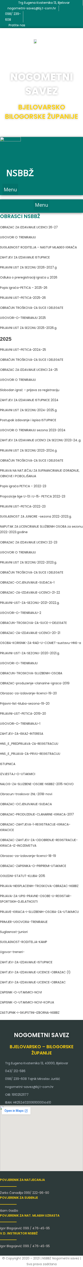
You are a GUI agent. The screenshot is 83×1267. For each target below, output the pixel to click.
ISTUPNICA (7, 764)
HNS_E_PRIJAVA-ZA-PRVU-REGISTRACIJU (30, 753)
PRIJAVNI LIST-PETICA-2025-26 (23, 297)
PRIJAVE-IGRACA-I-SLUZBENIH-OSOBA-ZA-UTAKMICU (39, 912)
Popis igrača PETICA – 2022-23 (23, 486)
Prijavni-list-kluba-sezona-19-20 (25, 703)
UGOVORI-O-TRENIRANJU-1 (20, 723)
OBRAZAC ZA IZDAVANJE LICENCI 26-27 (29, 227)
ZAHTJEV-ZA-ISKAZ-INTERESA (21, 733)
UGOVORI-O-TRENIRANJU (19, 663)
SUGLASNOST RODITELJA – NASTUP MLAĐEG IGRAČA (38, 247)
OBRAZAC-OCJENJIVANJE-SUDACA (26, 804)
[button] (10, 189)
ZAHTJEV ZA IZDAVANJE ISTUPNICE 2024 (29, 400)
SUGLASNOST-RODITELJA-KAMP (23, 942)
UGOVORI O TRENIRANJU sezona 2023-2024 (33, 430)
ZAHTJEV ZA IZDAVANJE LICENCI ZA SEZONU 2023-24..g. (40, 440)
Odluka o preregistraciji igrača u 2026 (28, 277)
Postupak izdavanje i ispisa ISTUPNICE (28, 420)
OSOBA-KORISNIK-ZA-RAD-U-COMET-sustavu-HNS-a (40, 643)
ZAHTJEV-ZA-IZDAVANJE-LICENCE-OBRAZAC (33, 982)
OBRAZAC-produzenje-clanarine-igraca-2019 (34, 683)
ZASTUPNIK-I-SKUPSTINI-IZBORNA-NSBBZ (30, 1012)
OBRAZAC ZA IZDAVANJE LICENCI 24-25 (29, 369)
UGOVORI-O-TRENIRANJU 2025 (23, 318)
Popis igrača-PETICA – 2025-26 (23, 287)
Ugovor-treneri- (12, 952)
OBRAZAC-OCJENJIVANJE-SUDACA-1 (27, 582)
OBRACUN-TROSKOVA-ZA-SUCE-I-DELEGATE (33, 623)
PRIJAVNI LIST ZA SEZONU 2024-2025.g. (28, 410)
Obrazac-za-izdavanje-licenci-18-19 (28, 856)
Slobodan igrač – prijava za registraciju (29, 390)
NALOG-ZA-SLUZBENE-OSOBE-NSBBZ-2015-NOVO (37, 784)
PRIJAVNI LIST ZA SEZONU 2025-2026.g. (28, 328)
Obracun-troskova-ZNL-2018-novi (26, 794)
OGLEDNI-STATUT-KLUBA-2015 (22, 876)
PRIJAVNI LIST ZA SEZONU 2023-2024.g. (28, 450)
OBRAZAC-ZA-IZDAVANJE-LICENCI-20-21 (30, 633)
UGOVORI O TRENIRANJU (18, 237)
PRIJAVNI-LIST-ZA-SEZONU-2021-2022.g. (30, 602)
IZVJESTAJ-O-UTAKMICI (17, 774)
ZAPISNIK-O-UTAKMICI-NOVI (21, 992)
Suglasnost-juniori (14, 932)
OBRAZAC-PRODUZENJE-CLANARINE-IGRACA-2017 (37, 814)
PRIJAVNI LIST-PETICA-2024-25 (23, 349)
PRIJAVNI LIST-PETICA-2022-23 (23, 506)
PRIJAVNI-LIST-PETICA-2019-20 (23, 713)
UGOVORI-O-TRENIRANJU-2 (20, 613)
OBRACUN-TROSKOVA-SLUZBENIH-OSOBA (31, 673)
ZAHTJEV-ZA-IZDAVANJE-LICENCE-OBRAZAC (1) (35, 972)
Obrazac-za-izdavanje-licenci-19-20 (28, 693)
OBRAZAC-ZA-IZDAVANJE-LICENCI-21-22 (30, 592)
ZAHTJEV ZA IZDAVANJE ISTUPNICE (25, 257)
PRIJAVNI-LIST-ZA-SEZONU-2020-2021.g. (30, 653)
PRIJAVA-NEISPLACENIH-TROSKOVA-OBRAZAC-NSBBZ (39, 886)
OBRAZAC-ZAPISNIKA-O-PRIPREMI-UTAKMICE (33, 866)
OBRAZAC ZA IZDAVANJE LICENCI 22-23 (28, 542)
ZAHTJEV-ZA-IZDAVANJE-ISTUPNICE (26, 962)
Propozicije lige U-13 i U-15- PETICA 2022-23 (32, 496)
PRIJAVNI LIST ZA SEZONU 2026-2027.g (28, 267)
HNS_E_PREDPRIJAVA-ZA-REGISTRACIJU (29, 743)
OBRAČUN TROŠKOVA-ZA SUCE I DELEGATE (31, 307)
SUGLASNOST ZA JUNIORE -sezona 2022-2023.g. (36, 516)
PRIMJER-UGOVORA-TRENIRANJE (24, 922)
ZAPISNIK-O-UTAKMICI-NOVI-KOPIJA (27, 1002)
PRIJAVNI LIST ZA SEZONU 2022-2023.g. (28, 562)
